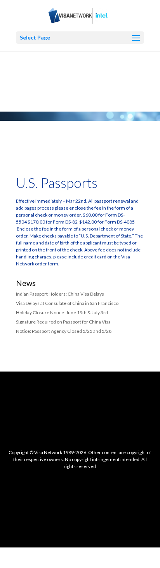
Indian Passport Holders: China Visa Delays (60, 294)
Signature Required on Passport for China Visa (63, 322)
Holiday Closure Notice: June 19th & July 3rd (62, 312)
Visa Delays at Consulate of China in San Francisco (67, 303)
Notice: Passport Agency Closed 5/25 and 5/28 (63, 331)
